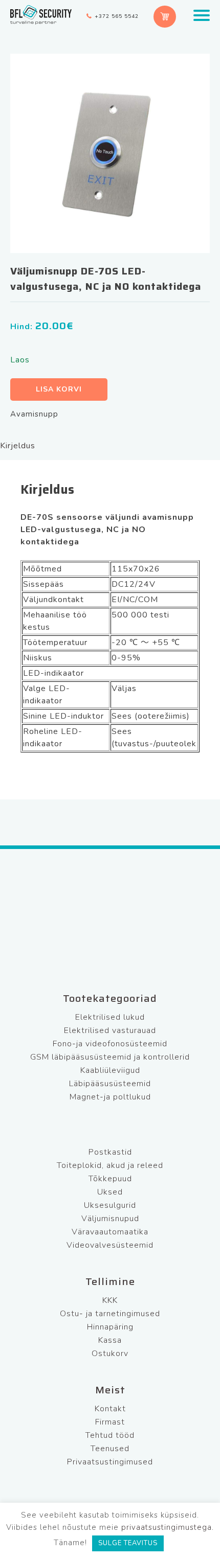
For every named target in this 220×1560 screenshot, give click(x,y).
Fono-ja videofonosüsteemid (110, 1043)
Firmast (110, 1422)
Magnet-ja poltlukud (110, 1097)
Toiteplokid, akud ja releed (110, 1165)
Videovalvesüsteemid (110, 1245)
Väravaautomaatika (110, 1231)
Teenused (110, 1448)
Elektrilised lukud (110, 1017)
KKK (110, 1300)
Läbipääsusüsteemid (110, 1083)
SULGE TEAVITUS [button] (128, 1543)
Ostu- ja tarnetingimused (110, 1313)
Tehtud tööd (110, 1435)
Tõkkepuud (110, 1178)
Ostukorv (110, 1353)
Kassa (110, 1340)
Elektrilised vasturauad (110, 1030)
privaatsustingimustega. (167, 1527)
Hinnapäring (110, 1327)
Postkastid (110, 1152)
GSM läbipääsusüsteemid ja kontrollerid (110, 1057)
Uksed (110, 1192)
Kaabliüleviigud (110, 1070)
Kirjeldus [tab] (17, 445)
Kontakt (110, 1408)
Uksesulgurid (110, 1205)
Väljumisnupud (110, 1218)
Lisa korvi (59, 389)
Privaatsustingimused (110, 1461)
